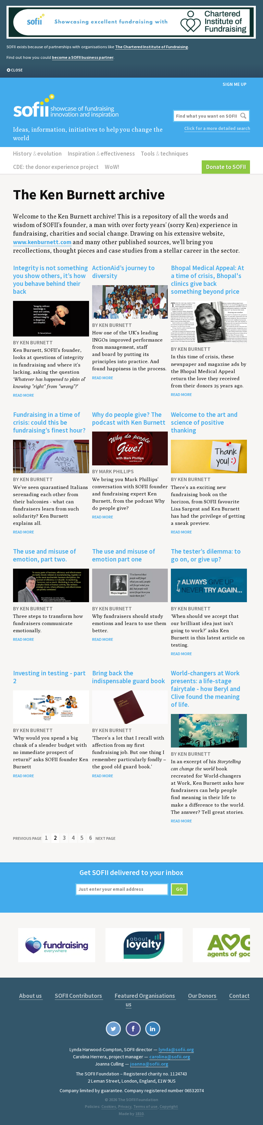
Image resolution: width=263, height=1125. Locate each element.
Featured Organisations (145, 996)
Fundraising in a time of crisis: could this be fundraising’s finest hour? (49, 422)
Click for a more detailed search (217, 128)
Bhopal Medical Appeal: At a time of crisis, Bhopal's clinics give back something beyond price (207, 279)
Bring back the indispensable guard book (128, 677)
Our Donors (202, 996)
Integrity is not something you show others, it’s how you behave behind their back (50, 279)
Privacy (124, 1106)
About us (31, 996)
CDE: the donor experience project (56, 167)
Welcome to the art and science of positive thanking (204, 422)
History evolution (37, 153)
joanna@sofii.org (149, 1064)
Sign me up (235, 84)
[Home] (91, 106)
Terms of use (145, 1106)
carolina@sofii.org (169, 1057)
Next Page (105, 838)
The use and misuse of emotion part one (123, 555)
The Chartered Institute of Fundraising (151, 46)
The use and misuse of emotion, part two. (44, 555)
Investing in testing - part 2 (49, 677)
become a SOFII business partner (82, 57)
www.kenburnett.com (42, 242)
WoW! (112, 167)
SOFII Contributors (79, 996)
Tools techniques (164, 153)
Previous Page (27, 838)
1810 (139, 1113)
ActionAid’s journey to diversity (123, 272)
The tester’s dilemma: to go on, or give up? (206, 555)
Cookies (108, 1106)
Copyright (169, 1106)
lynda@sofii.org (176, 1049)
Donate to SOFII (226, 167)
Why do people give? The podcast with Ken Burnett (128, 418)
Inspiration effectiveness (101, 153)
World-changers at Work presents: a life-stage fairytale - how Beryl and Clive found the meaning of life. (205, 689)
